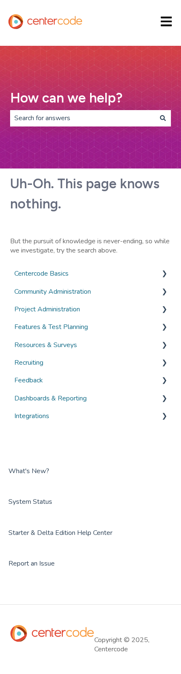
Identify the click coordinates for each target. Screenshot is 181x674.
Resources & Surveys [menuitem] (45, 345)
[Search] (163, 118)
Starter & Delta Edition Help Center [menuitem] (60, 532)
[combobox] (82, 118)
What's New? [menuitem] (28, 471)
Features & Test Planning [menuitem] (51, 327)
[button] (164, 274)
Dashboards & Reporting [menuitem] (50, 398)
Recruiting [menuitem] (28, 362)
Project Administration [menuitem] (47, 309)
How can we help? (66, 98)
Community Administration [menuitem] (52, 291)
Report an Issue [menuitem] (31, 563)
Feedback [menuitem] (28, 380)
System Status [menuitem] (30, 501)
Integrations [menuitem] (31, 416)
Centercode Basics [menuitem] (41, 273)
